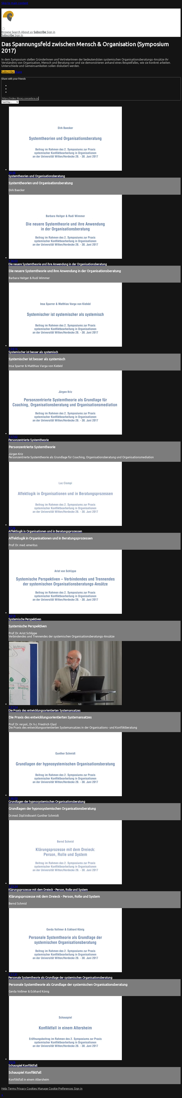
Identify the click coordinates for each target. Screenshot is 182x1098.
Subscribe (8, 71)
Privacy (22, 1088)
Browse (6, 32)
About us (27, 32)
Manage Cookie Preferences (56, 1088)
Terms (12, 1088)
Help (4, 1088)
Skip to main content (14, 3)
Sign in (51, 32)
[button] (3, 29)
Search (16, 32)
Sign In (19, 35)
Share (18, 71)
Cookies (32, 1088)
